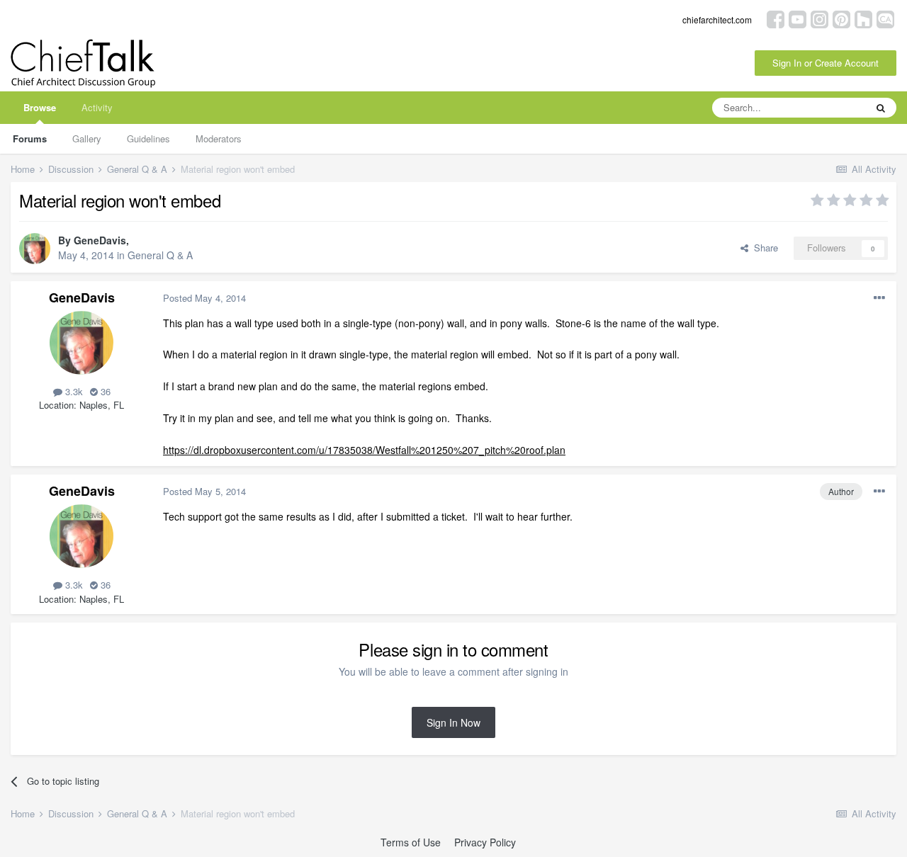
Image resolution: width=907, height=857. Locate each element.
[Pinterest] (841, 18)
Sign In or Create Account (825, 62)
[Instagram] (819, 18)
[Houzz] (863, 18)
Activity (97, 107)
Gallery (86, 138)
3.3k (72, 391)
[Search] (880, 108)
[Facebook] (775, 18)
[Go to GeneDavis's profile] (34, 248)
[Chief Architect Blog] (885, 18)
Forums (30, 138)
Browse (39, 107)
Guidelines (148, 138)
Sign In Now (453, 722)
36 (104, 391)
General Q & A (160, 255)
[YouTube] (797, 18)
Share (763, 247)
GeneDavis (100, 240)
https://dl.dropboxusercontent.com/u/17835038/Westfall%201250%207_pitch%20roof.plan (364, 450)
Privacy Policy (485, 842)
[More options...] (879, 298)
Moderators (219, 138)
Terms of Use (411, 842)
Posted (204, 298)
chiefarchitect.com (717, 19)
